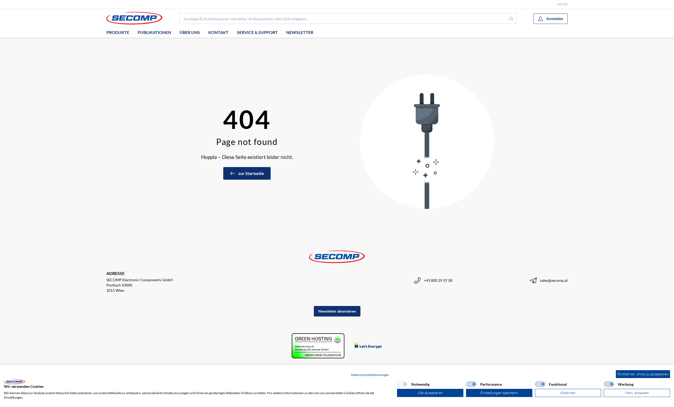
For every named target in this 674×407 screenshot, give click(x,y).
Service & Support (257, 32)
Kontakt (218, 32)
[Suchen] (511, 18)
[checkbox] (402, 384)
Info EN (562, 4)
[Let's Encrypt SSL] (368, 345)
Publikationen (154, 32)
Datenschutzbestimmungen (370, 375)
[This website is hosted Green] (318, 345)
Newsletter (299, 32)
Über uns (190, 32)
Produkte (117, 32)
